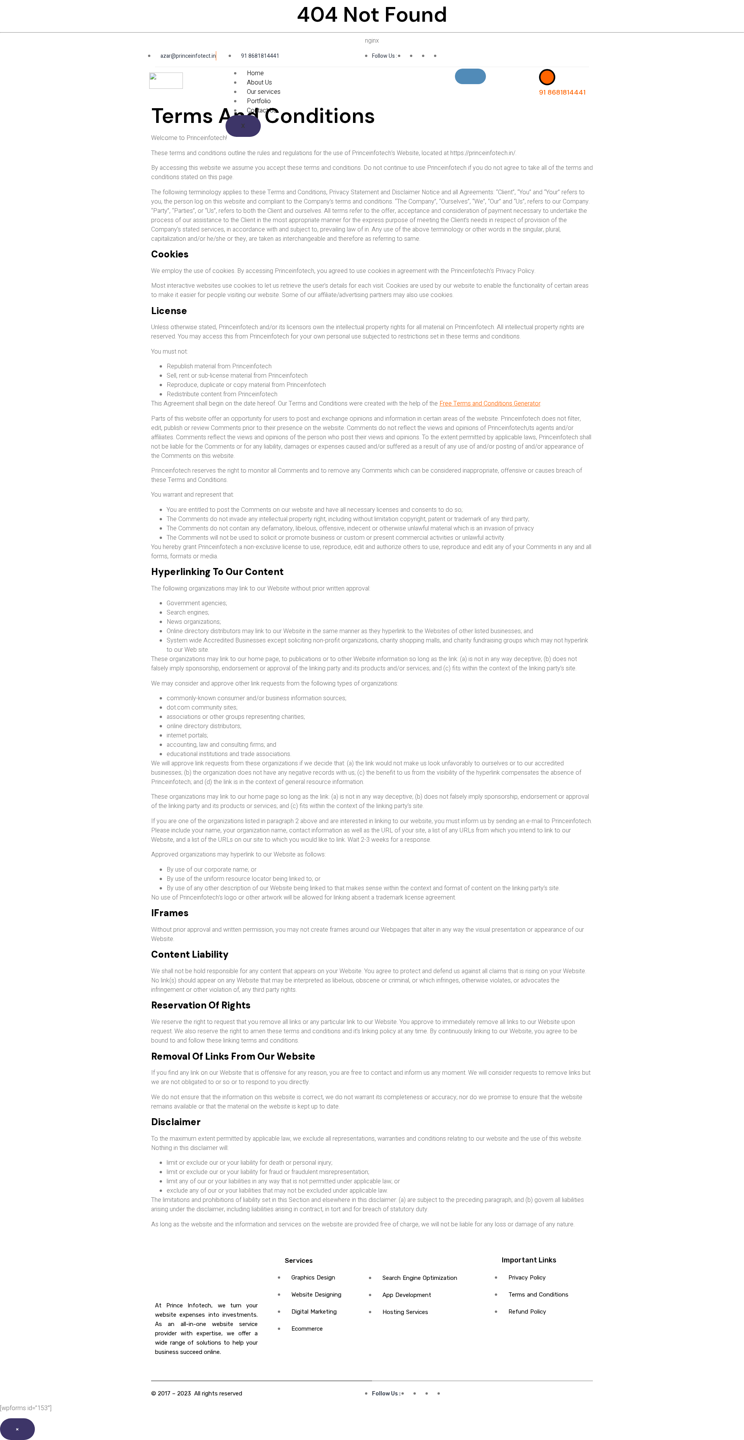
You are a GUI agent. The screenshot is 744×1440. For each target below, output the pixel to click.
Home (255, 73)
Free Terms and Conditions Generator (489, 403)
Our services (264, 92)
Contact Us (262, 110)
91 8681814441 (562, 92)
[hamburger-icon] (470, 76)
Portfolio (259, 101)
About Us (259, 82)
